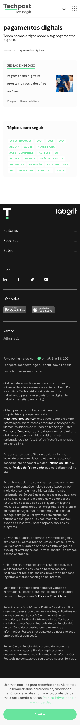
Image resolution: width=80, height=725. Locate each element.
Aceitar (40, 714)
